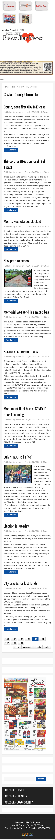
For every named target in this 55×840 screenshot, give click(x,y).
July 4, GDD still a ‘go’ (18, 457)
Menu (2, 79)
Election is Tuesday (16, 526)
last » (47, 647)
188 (21, 639)
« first (16, 647)
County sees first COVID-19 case (25, 107)
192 (7, 643)
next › (38, 647)
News (13, 87)
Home (6, 87)
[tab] (27, 790)
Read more (12, 150)
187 (14, 639)
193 (14, 643)
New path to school (16, 260)
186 (7, 639)
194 (21, 643)
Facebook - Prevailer (15, 796)
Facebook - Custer (14, 790)
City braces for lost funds (20, 583)
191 (42, 639)
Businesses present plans (21, 351)
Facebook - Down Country (18, 802)
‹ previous (27, 647)
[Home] (23, 43)
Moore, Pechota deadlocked (22, 221)
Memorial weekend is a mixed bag (26, 312)
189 (28, 639)
